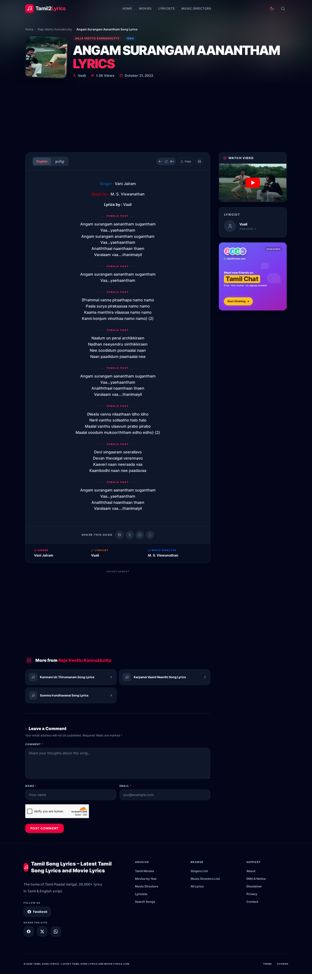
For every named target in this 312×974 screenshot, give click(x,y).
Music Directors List (205, 878)
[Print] (199, 161)
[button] (253, 183)
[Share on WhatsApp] (140, 535)
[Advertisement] (156, 117)
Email (125, 785)
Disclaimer (254, 886)
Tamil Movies (144, 871)
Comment (34, 744)
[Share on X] (42, 931)
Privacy (251, 894)
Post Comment (44, 828)
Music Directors (196, 8)
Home (127, 8)
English (42, 161)
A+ (172, 161)
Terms (267, 964)
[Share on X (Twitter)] (129, 535)
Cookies (282, 964)
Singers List (199, 871)
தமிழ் (59, 161)
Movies (145, 8)
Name (31, 785)
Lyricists (166, 8)
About (250, 871)
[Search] (283, 8)
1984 (130, 38)
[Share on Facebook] (119, 535)
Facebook (40, 911)
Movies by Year (146, 878)
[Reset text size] (166, 161)
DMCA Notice (256, 878)
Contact (252, 901)
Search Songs (145, 901)
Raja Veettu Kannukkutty (55, 29)
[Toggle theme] (272, 8)
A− (160, 161)
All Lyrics (197, 886)
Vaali (82, 75)
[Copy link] (150, 535)
